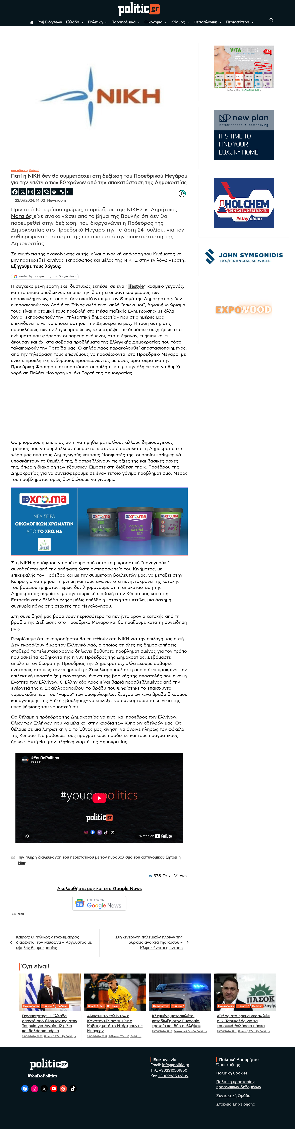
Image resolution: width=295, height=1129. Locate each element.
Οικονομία (153, 22)
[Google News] (69, 191)
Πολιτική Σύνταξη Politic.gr (60, 1036)
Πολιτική (95, 22)
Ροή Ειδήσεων (50, 22)
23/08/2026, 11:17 (97, 1036)
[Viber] (46, 191)
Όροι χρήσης (228, 1065)
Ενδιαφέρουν (31, 1006)
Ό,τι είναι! (48, 1006)
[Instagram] (30, 191)
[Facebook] (14, 191)
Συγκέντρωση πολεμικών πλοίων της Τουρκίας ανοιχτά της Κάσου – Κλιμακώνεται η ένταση (149, 942)
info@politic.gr (175, 1065)
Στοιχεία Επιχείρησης (235, 1104)
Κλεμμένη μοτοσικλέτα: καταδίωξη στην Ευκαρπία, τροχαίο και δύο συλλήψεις (176, 1021)
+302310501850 (173, 1070)
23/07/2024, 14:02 (30, 200)
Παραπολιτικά (124, 22)
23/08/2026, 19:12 (32, 1036)
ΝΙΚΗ (124, 639)
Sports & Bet (96, 1006)
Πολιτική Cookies (231, 1073)
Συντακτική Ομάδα (233, 1096)
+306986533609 (173, 1076)
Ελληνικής (121, 342)
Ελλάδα (72, 22)
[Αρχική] (32, 22)
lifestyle (136, 286)
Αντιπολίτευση (19, 170)
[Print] (54, 191)
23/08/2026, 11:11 (227, 1031)
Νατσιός (22, 216)
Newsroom (56, 200)
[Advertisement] (99, 408)
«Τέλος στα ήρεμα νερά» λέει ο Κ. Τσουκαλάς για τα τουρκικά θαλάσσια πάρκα (243, 1021)
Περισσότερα (237, 22)
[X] (22, 191)
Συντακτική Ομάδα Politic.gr (190, 1031)
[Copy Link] (61, 191)
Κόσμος (178, 22)
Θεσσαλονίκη (205, 22)
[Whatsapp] (38, 191)
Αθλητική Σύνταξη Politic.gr (125, 1036)
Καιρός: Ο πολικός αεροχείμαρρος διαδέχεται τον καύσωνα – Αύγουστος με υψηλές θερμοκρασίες (54, 942)
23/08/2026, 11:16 (162, 1031)
